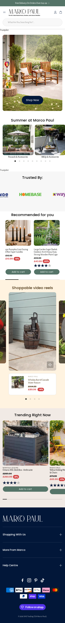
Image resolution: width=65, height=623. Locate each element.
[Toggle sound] (50, 403)
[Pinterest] (36, 619)
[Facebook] (22, 619)
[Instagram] (29, 619)
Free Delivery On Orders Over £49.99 (31, 3)
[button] (32, 573)
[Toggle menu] (4, 12)
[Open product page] (18, 141)
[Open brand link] (33, 233)
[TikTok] (42, 619)
